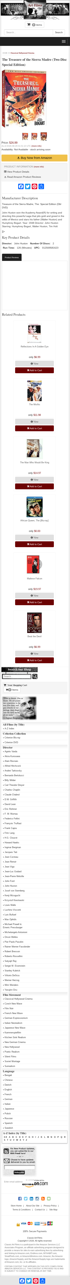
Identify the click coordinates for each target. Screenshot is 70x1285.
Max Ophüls (10, 919)
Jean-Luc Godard (13, 871)
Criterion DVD (11, 742)
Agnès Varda (11, 751)
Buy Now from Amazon (36, 158)
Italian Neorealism (13, 1023)
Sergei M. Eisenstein (15, 966)
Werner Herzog (12, 980)
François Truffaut (13, 823)
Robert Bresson (12, 951)
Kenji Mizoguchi (12, 895)
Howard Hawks (12, 842)
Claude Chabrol (12, 794)
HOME (5, 53)
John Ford (9, 881)
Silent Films (10, 1056)
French (8, 1094)
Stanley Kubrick (12, 970)
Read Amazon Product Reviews (23, 176)
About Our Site (32, 1206)
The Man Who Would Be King (34, 462)
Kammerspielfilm (13, 1032)
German (8, 1099)
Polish (8, 1113)
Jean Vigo (9, 866)
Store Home (16, 1206)
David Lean (10, 804)
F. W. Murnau (11, 813)
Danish (8, 1085)
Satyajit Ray (11, 961)
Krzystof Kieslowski (14, 900)
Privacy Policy (50, 1206)
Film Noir (9, 1008)
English (8, 1089)
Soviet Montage (12, 1061)
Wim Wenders (11, 985)
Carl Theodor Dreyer (14, 785)
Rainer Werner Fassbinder (17, 946)
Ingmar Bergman (13, 847)
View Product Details (17, 171)
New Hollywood (12, 1047)
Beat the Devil (34, 636)
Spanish (9, 1123)
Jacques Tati (11, 852)
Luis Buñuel (10, 914)
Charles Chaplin (12, 790)
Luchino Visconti (13, 910)
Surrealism (10, 1066)
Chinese (9, 1080)
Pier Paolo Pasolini (14, 942)
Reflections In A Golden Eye (34, 346)
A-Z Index (9, 728)
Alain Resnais (11, 761)
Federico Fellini (12, 818)
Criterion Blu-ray (12, 737)
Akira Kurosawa (12, 756)
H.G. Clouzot (11, 837)
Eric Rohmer (11, 809)
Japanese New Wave (15, 1027)
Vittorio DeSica (12, 975)
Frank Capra (11, 828)
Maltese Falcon (34, 578)
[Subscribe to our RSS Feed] (19, 1151)
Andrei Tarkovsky (13, 770)
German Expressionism (16, 1018)
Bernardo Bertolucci (14, 775)
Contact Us (40, 1209)
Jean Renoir (10, 861)
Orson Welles (11, 937)
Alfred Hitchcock (13, 766)
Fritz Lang (9, 833)
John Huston (11, 886)
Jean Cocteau (11, 857)
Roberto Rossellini (13, 956)
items (37, 24)
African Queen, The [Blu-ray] (34, 520)
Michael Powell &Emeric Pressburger (12, 926)
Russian (9, 1118)
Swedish (9, 1128)
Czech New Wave (13, 1003)
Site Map (53, 1209)
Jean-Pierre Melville (14, 876)
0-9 (5, 1137)
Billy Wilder (10, 780)
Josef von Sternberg (14, 890)
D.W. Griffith (11, 799)
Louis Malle (10, 905)
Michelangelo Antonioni (16, 932)
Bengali (8, 1075)
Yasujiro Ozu (11, 989)
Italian (8, 1104)
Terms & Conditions (22, 1209)
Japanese (9, 1108)
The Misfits (34, 404)
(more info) (36, 146)
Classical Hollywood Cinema (22, 53)
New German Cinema (15, 1042)
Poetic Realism (12, 1051)
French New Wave (14, 1013)
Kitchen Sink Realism (15, 1037)
